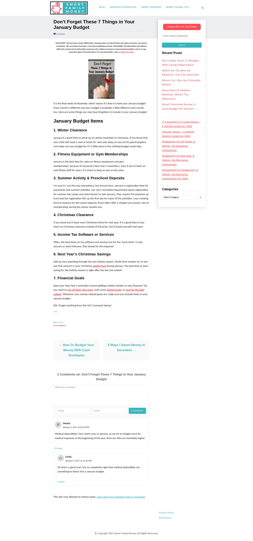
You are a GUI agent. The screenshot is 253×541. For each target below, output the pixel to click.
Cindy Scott (60, 322)
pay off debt (74, 290)
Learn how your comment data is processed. (121, 497)
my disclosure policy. (126, 52)
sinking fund (99, 266)
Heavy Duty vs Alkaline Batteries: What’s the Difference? (176, 94)
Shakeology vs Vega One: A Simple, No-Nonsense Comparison (178, 160)
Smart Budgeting (59, 325)
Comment (137, 410)
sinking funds (114, 290)
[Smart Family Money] (69, 8)
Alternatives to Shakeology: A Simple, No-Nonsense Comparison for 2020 (180, 174)
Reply (59, 448)
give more (87, 290)
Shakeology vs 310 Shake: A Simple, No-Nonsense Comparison (178, 146)
